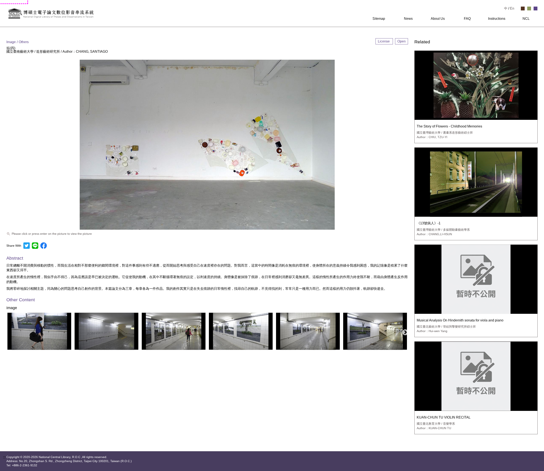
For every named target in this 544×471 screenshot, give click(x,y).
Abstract (14, 258)
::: (362, 18)
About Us (438, 18)
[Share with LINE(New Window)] (35, 245)
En (512, 8)
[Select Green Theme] (529, 8)
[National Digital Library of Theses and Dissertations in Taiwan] (94, 13)
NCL (526, 18)
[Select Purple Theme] (535, 8)
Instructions (496, 18)
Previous (8, 331)
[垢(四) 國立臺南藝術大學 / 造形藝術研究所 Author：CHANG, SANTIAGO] (39, 331)
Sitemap (379, 18)
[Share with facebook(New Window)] (43, 245)
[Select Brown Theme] (523, 8)
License (384, 41)
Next (404, 331)
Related (422, 42)
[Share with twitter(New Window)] (26, 245)
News (408, 18)
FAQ (467, 18)
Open (401, 41)
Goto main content (13, 1)
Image (11, 308)
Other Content (20, 300)
